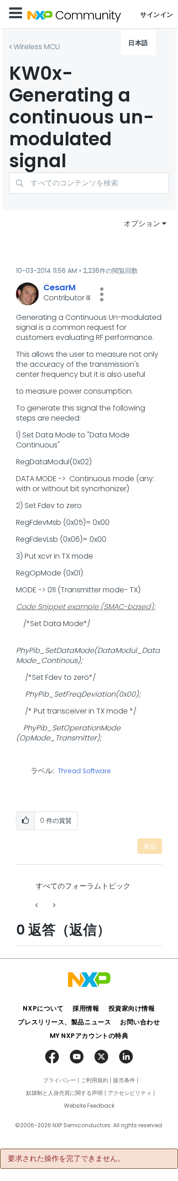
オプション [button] (142, 223)
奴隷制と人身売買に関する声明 (64, 1093)
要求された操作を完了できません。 (66, 1159)
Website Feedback (89, 1106)
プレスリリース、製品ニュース (64, 1022)
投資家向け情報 (132, 1008)
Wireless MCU (37, 46)
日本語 (138, 42)
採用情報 (86, 1008)
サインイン (156, 14)
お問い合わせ (140, 1022)
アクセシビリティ (130, 1093)
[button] (101, 294)
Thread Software (84, 771)
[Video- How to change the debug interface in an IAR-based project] (53, 905)
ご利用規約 (94, 1080)
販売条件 (124, 1080)
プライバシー (59, 1080)
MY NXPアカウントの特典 (89, 1035)
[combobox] (89, 183)
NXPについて (43, 1008)
